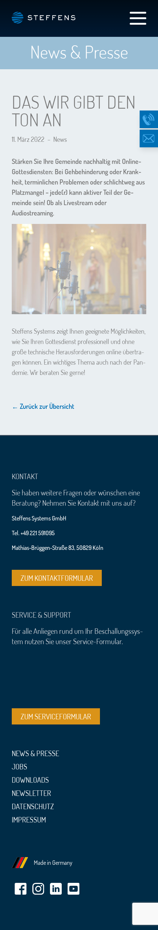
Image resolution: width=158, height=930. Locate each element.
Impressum (29, 819)
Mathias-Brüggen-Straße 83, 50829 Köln (57, 547)
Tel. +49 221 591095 (33, 533)
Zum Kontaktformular (57, 578)
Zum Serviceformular (56, 716)
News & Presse (35, 753)
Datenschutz (33, 806)
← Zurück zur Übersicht (43, 406)
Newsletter (31, 793)
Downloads (30, 780)
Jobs (19, 766)
